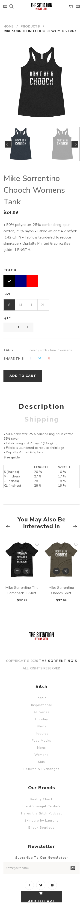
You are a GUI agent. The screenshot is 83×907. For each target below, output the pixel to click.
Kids (41, 762)
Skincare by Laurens (41, 820)
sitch (44, 350)
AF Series (41, 712)
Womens (41, 755)
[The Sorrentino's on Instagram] (52, 885)
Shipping (41, 419)
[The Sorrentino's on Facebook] (29, 885)
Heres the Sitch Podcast (41, 813)
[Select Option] (17, 571)
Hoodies (41, 733)
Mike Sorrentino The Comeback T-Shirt (22, 590)
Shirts (42, 726)
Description (42, 406)
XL (43, 305)
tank (54, 350)
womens (65, 350)
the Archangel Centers (41, 806)
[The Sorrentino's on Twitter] (40, 885)
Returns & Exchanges (41, 769)
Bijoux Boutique (41, 827)
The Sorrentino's (58, 661)
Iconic (41, 698)
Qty (7, 318)
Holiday (41, 719)
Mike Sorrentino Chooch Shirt (61, 590)
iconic (34, 350)
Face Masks (41, 740)
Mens (41, 747)
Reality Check (41, 799)
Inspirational (41, 705)
